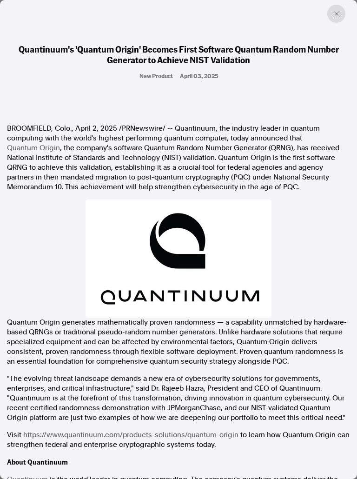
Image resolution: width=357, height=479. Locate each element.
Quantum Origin (33, 148)
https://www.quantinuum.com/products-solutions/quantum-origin (130, 435)
